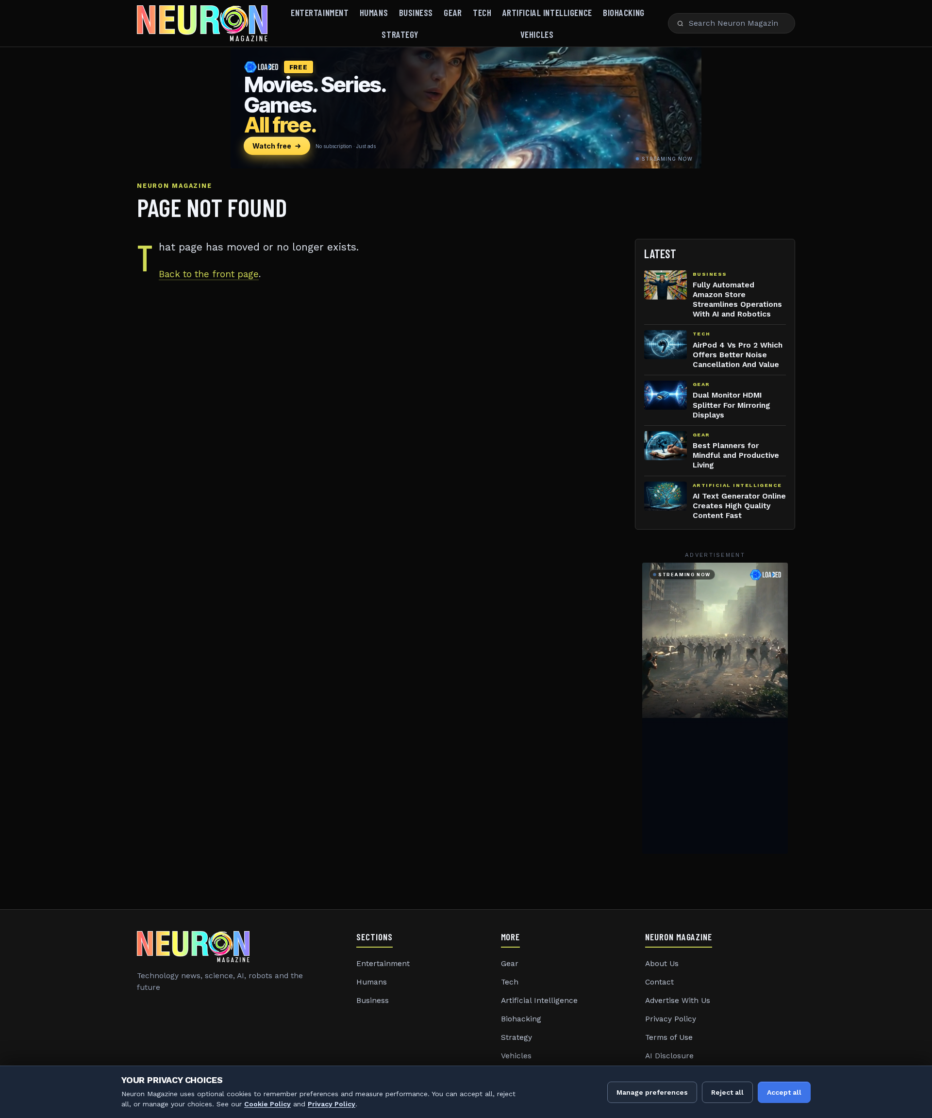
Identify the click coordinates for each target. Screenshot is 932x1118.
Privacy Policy (670, 1019)
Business (416, 12)
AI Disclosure (669, 1055)
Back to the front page (209, 274)
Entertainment (320, 12)
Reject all (727, 1092)
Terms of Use (669, 1037)
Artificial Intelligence (547, 12)
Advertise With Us (677, 1000)
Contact (659, 982)
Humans (374, 12)
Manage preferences (652, 1092)
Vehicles (537, 34)
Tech (482, 12)
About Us (662, 963)
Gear (453, 12)
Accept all (784, 1092)
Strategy (400, 34)
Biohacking (624, 12)
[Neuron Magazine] (202, 23)
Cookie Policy (267, 1104)
